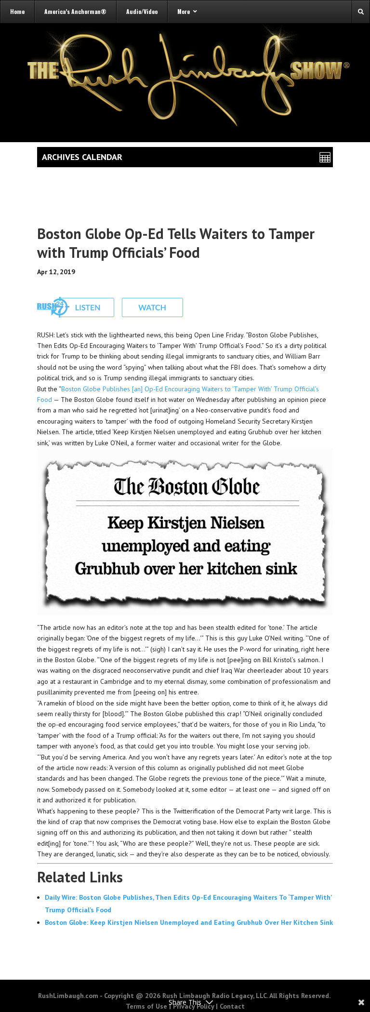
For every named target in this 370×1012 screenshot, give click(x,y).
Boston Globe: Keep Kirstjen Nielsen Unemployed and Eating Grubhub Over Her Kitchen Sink (189, 922)
